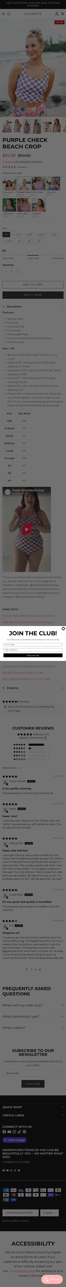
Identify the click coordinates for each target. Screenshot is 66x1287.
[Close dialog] (63, 628)
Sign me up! (33, 655)
